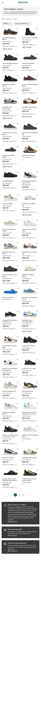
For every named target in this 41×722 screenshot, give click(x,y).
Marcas (9, 19)
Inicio (3, 19)
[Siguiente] (26, 495)
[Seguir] (18, 29)
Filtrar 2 (6, 23)
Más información (22, 521)
